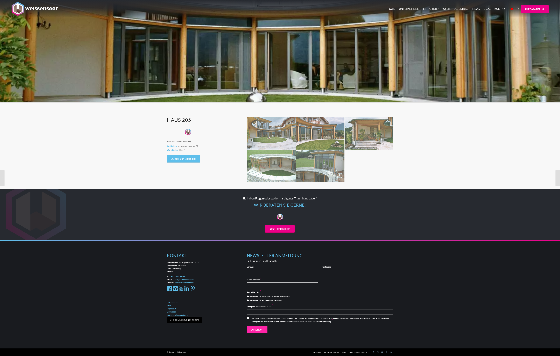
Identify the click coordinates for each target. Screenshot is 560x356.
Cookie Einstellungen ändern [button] (184, 320)
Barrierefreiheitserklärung (177, 315)
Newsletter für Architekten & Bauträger (266, 300)
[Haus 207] (557, 178)
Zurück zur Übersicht (183, 158)
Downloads (171, 312)
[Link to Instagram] (378, 352)
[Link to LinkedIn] (391, 352)
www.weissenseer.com (184, 283)
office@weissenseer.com (183, 279)
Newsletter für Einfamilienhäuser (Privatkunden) (269, 296)
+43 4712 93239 (178, 276)
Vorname (250, 267)
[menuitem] (392, 8)
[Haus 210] (2, 178)
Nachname (326, 267)
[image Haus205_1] (271, 133)
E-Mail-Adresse (254, 280)
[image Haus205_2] (320, 133)
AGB (169, 305)
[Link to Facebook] (373, 352)
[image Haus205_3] (369, 133)
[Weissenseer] (37, 8)
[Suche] (518, 8)
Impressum (171, 309)
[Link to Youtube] (382, 352)
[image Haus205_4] (271, 166)
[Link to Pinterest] (386, 352)
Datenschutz (172, 302)
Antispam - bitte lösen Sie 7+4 (260, 307)
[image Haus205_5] (320, 166)
